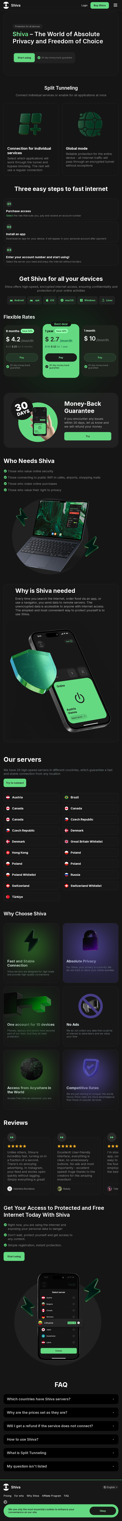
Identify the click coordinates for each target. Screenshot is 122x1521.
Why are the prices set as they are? (37, 1412)
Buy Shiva (100, 5)
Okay (103, 1510)
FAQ (66, 1495)
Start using (24, 57)
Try (88, 436)
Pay (22, 357)
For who (19, 1495)
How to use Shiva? (22, 1439)
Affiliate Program (51, 1495)
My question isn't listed (27, 1466)
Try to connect (15, 782)
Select (9, 215)
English (111, 1487)
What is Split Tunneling (26, 1453)
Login (84, 5)
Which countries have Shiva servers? (39, 1399)
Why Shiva (33, 1495)
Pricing (7, 1495)
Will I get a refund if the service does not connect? (50, 1426)
